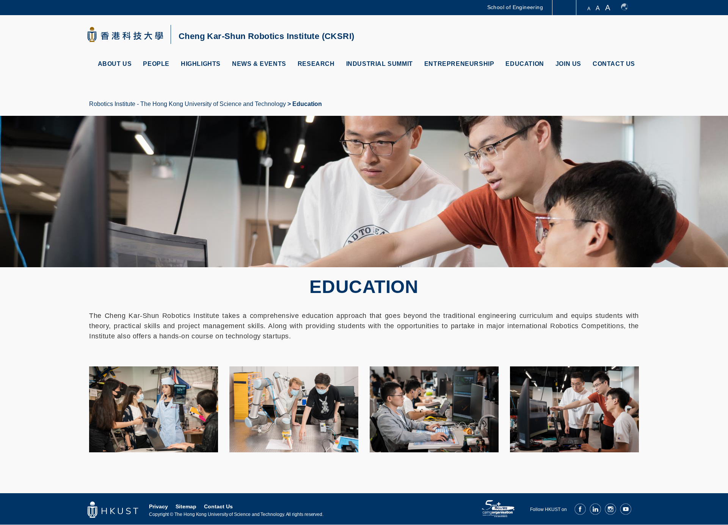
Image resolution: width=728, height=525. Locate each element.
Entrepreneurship (459, 64)
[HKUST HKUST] (125, 34)
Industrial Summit (379, 64)
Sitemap (186, 506)
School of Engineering (515, 7)
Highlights (201, 64)
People (156, 64)
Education (524, 64)
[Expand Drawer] (565, 8)
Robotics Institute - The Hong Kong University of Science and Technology (187, 104)
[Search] (631, 35)
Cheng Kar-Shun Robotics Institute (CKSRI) (266, 36)
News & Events (259, 64)
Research (316, 64)
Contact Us (614, 64)
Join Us (568, 64)
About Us (115, 64)
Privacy (158, 506)
